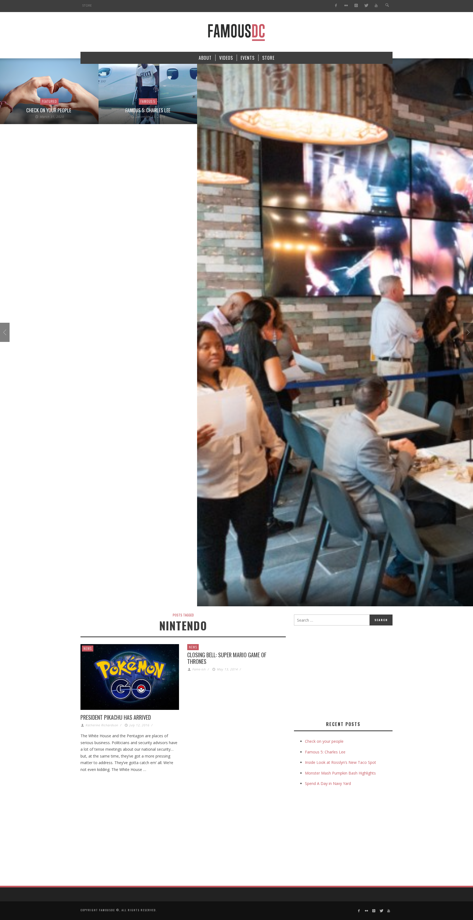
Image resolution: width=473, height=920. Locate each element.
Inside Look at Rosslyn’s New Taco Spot (340, 762)
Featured (49, 101)
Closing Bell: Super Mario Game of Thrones (226, 658)
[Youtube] (376, 5)
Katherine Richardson (102, 725)
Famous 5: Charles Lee (147, 110)
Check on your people (49, 110)
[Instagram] (356, 5)
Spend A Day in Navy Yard (328, 783)
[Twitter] (366, 5)
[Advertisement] (340, 672)
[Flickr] (346, 5)
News (87, 648)
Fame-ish (199, 669)
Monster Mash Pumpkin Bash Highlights (340, 773)
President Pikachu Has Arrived (115, 717)
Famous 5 (147, 101)
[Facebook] (336, 5)
